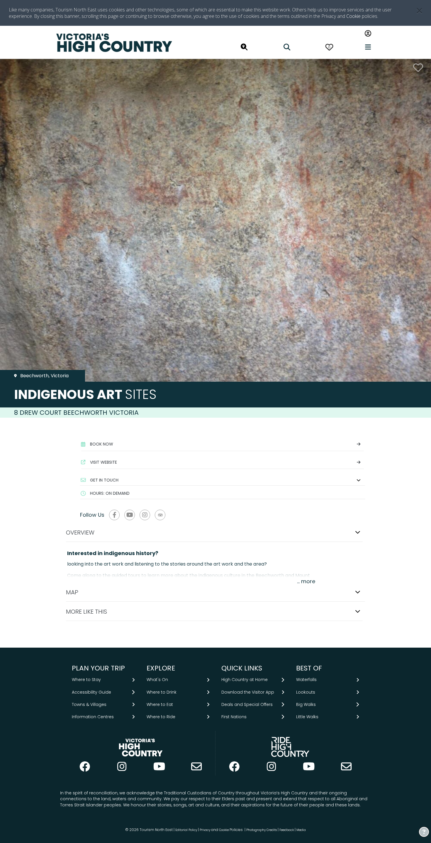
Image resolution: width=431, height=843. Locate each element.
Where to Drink (162, 692)
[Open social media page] (114, 515)
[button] (222, 480)
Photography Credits (261, 830)
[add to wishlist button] (418, 67)
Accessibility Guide (91, 692)
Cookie (353, 16)
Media (301, 830)
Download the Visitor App (247, 692)
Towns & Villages (89, 704)
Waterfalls (306, 679)
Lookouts (305, 692)
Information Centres (93, 717)
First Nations (234, 717)
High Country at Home (244, 679)
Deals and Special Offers (247, 704)
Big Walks (306, 704)
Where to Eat (160, 704)
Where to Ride (161, 717)
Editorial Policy (186, 830)
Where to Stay (86, 679)
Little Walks (307, 717)
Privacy (205, 830)
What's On (157, 679)
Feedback (287, 830)
